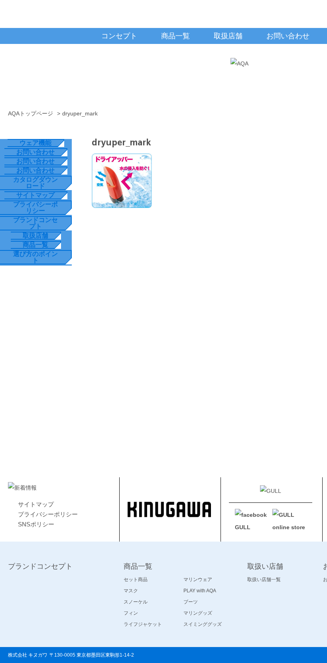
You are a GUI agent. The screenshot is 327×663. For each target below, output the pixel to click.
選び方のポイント (35, 257)
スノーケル (136, 602)
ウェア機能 (35, 142)
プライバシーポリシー (35, 207)
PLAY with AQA (199, 591)
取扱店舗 (35, 235)
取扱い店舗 (265, 566)
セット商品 (136, 579)
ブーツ (190, 602)
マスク (131, 591)
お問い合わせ (35, 152)
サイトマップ (35, 195)
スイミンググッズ (202, 624)
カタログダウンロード (35, 182)
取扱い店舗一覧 (264, 579)
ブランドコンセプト (35, 223)
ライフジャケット (143, 624)
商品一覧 (35, 244)
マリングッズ (197, 613)
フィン (131, 613)
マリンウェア (197, 579)
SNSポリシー (36, 524)
